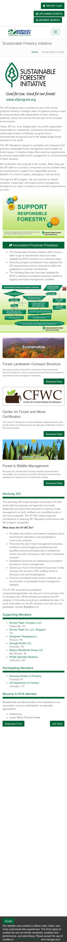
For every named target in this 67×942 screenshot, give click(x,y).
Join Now (57, 723)
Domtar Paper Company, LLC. (25, 622)
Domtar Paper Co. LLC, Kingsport (27, 629)
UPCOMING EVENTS (50, 13)
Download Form (13, 723)
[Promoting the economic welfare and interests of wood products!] (19, 32)
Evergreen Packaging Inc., (23, 636)
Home (35, 52)
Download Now (54, 483)
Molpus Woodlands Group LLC (26, 650)
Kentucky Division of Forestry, (25, 676)
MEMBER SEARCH (49, 20)
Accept (8, 921)
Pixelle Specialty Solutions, (23, 656)
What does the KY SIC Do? (18, 527)
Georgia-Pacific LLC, (20, 643)
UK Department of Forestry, (24, 682)
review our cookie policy (27, 939)
